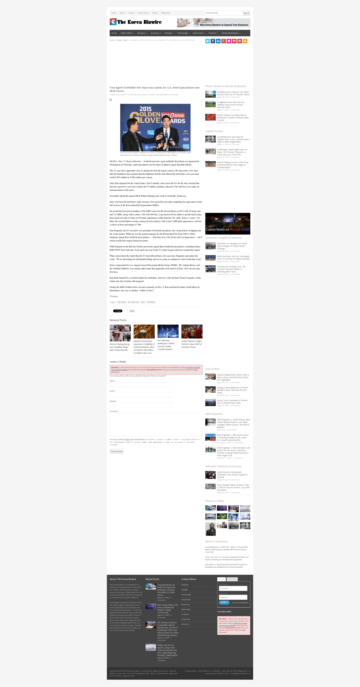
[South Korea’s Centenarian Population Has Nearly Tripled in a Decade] (210, 475)
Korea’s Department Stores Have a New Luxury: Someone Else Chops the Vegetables (233, 377)
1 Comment (237, 458)
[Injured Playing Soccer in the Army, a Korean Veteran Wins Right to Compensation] (210, 164)
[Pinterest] (239, 41)
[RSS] (245, 41)
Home (113, 13)
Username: (223, 584)
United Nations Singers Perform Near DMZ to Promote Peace (191, 344)
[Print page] (156, 99)
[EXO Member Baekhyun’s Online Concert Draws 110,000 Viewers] (168, 331)
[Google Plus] (223, 41)
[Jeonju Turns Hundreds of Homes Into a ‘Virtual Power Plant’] (210, 402)
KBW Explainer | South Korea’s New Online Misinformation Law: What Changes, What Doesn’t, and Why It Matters (233, 423)
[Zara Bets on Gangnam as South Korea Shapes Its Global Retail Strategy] (210, 245)
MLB (143, 302)
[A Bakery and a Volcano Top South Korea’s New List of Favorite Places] (210, 94)
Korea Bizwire (142, 94)
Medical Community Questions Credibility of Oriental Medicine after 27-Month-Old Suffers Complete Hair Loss (144, 347)
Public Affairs (126, 33)
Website (113, 401)
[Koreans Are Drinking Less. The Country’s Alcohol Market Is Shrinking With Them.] (210, 268)
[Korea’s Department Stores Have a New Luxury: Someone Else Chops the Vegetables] (210, 377)
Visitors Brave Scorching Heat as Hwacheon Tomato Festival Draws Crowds (233, 117)
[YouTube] (234, 41)
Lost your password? (240, 603)
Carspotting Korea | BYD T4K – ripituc (220, 547)
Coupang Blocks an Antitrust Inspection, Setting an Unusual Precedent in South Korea (166, 589)
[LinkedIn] (218, 41)
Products (185, 614)
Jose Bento (209, 564)
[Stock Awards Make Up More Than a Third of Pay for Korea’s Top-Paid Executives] (210, 486)
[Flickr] (229, 41)
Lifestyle (168, 33)
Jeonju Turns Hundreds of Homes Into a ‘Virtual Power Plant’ (232, 401)
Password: (223, 593)
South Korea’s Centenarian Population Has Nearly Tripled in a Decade (232, 474)
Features (212, 33)
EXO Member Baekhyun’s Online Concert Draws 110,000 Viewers (166, 345)
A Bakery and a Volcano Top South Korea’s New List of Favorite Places (233, 93)
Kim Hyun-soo (133, 302)
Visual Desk (198, 33)
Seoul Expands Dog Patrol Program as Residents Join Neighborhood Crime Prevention (226, 565)
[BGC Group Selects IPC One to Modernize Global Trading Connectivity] (222, 508)
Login (221, 579)
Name (113, 381)
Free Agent (121, 302)
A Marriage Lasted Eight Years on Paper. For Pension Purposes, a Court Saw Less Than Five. (232, 152)
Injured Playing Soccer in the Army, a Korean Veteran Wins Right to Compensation (233, 165)
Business (141, 33)
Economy (155, 33)
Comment (114, 411)
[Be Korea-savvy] (136, 21)
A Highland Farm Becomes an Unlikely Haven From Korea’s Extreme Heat (230, 105)
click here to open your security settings (233, 624)
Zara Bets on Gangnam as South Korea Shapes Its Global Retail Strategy (232, 246)
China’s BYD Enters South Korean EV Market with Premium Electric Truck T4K (226, 549)
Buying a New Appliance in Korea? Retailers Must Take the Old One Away (232, 390)
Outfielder (151, 302)
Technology (182, 33)
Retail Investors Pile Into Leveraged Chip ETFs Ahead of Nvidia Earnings (233, 257)
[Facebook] (213, 41)
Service (155, 13)
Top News (160, 94)
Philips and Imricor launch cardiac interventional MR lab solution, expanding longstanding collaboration (167, 650)
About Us (185, 624)
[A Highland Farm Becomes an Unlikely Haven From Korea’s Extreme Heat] (210, 104)
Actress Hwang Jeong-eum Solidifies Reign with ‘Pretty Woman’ (120, 347)
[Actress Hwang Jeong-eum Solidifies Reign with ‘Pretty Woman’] (120, 333)
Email (112, 391)
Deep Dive (185, 604)
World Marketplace (230, 33)
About (122, 13)
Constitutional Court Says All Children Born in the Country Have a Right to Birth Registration (233, 139)
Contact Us (185, 619)
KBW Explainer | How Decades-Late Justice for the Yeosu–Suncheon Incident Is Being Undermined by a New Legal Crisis (233, 451)
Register (232, 579)
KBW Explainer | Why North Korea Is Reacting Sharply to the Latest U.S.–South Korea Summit (232, 437)
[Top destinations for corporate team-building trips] (222, 525)
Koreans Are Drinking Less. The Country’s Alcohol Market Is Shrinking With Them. (231, 269)
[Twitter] (207, 41)
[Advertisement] (156, 63)
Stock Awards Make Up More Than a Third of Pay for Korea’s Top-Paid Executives (233, 487)
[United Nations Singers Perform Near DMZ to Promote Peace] (191, 332)
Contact (131, 13)
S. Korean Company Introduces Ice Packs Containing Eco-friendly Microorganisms (227, 558)
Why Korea (165, 13)
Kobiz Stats (185, 609)
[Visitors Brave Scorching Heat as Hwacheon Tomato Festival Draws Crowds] (210, 117)
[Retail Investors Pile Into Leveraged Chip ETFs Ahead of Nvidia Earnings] (210, 258)
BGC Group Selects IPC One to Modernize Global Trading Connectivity (167, 609)
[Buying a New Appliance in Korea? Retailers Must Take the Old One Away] (210, 389)
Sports (125, 40)
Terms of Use (143, 13)
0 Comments (235, 97)
